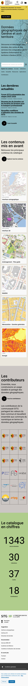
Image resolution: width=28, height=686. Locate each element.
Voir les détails (6, 16)
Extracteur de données (7, 636)
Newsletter (6, 620)
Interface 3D (4, 633)
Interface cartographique (7, 630)
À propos (3, 656)
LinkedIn (6, 622)
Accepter (11, 681)
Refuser (4, 681)
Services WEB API (5, 643)
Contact (3, 658)
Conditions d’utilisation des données (10, 648)
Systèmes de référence (7, 646)
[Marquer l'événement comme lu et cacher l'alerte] (26, 7)
